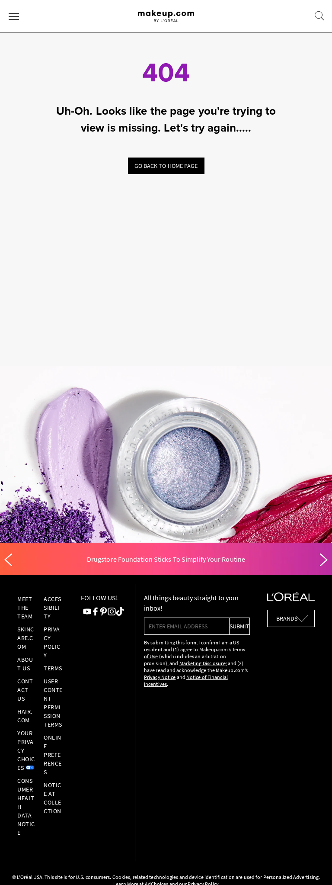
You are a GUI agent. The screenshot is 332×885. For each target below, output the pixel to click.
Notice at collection (52, 798)
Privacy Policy (52, 642)
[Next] (323, 560)
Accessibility (52, 607)
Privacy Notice (160, 677)
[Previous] (8, 560)
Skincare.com (25, 637)
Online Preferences (53, 755)
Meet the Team (24, 607)
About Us (25, 664)
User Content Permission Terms (53, 702)
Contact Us (25, 689)
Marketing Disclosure (202, 663)
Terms (53, 668)
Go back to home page (166, 166)
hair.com (24, 716)
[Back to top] (312, 865)
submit (239, 626)
